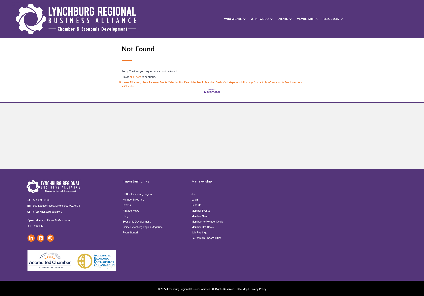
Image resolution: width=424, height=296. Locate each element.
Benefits (196, 205)
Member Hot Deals (202, 227)
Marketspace (230, 82)
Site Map (242, 289)
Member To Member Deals (206, 82)
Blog (125, 216)
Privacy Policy (258, 289)
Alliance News (131, 210)
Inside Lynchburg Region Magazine (143, 227)
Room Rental (130, 232)
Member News (200, 216)
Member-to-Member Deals (207, 221)
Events (283, 19)
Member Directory (133, 199)
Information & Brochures (282, 82)
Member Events (200, 210)
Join (193, 194)
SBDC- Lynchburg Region (137, 194)
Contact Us (260, 82)
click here (135, 77)
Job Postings (245, 82)
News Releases (150, 82)
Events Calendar (168, 82)
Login (194, 199)
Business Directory (130, 82)
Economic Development (137, 221)
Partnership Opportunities (206, 238)
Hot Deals (185, 82)
